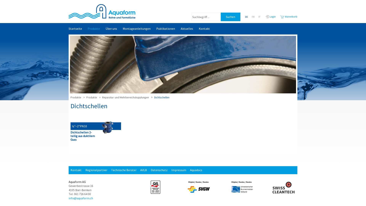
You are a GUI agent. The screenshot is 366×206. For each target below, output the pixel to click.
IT (259, 16)
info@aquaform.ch (81, 198)
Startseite (75, 28)
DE (246, 16)
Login (273, 16)
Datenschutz (159, 170)
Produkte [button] (94, 28)
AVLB (143, 170)
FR (253, 16)
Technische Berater (123, 170)
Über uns (111, 28)
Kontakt (204, 28)
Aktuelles (187, 28)
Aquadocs (196, 170)
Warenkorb (290, 16)
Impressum (178, 170)
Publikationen (165, 28)
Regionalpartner (96, 170)
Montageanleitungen (137, 28)
